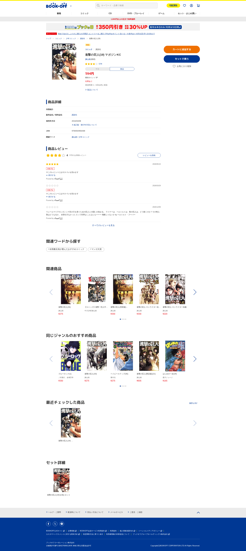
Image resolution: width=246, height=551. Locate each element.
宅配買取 (173, 5)
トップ (48, 38)
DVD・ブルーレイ (135, 13)
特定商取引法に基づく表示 (93, 534)
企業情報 (71, 531)
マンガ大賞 (96, 249)
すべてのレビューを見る (103, 225)
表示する (51, 175)
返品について (92, 90)
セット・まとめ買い (187, 13)
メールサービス (116, 512)
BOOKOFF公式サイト (54, 531)
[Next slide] (195, 292)
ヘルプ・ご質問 (54, 512)
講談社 (82, 38)
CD (110, 13)
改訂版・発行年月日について (85, 125)
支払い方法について (95, 512)
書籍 (59, 13)
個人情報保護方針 (126, 531)
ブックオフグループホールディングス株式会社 (150, 534)
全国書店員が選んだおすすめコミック (66, 249)
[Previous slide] (51, 292)
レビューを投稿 (149, 155)
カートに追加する (182, 49)
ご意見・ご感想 (136, 512)
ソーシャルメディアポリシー (149, 531)
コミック (84, 13)
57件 (100, 64)
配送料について (74, 512)
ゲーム (161, 13)
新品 (122, 69)
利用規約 (113, 531)
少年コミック (71, 38)
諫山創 (88, 59)
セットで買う (182, 58)
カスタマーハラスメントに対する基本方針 (62, 534)
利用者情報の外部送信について (118, 534)
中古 (97, 69)
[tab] (120, 319)
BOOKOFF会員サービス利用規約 (92, 531)
